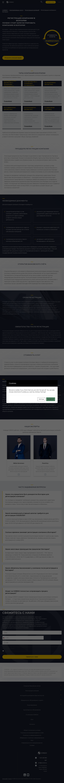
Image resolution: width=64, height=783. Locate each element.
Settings (41, 399)
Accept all (51, 399)
